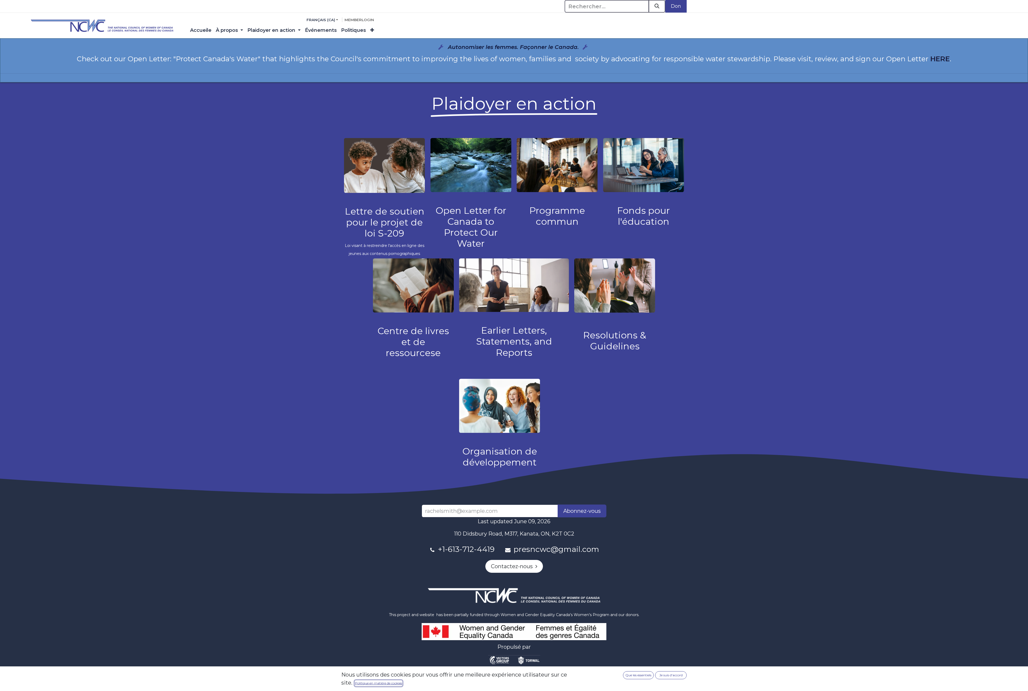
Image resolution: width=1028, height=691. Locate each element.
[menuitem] (201, 30)
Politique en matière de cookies (378, 683)
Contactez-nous (513, 566)
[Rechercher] (657, 6)
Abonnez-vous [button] (582, 511)
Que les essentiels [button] (638, 675)
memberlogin (359, 20)
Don (676, 6)
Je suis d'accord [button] (671, 675)
